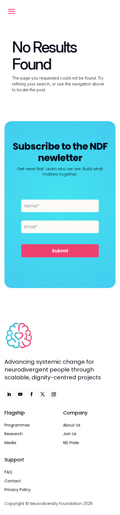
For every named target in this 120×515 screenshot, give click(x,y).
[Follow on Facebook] (31, 394)
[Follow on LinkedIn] (8, 394)
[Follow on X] (42, 394)
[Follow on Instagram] (53, 394)
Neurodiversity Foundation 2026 (61, 503)
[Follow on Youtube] (20, 394)
